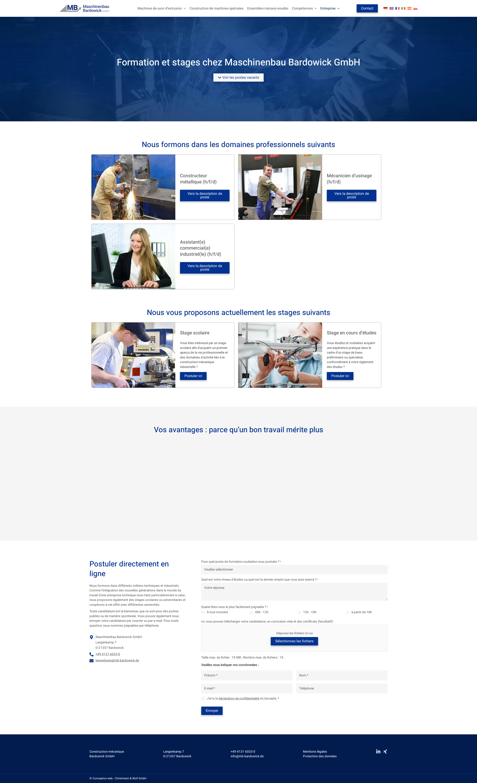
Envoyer (212, 710)
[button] (184, 8)
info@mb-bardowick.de (247, 756)
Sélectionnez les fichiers (294, 641)
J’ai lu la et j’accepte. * (243, 699)
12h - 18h (309, 612)
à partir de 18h (361, 612)
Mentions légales (315, 751)
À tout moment (217, 612)
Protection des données (320, 756)
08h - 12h (261, 612)
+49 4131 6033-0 (243, 751)
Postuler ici (193, 376)
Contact (367, 8)
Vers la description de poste (205, 195)
